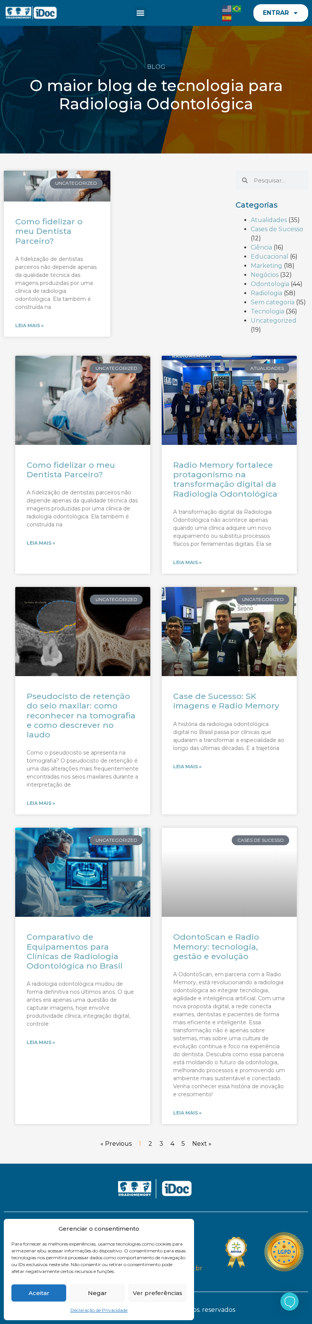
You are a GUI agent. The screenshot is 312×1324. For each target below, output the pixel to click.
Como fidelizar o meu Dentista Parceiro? (49, 231)
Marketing (266, 265)
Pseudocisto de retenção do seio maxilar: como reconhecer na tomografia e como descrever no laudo (81, 715)
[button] (140, 13)
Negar (97, 1293)
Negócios (265, 274)
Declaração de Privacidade (98, 1310)
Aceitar (39, 1293)
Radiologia (266, 293)
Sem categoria (272, 302)
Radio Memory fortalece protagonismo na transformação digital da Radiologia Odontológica (225, 479)
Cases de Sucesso (277, 229)
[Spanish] (227, 17)
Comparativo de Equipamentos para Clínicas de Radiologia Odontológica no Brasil (75, 951)
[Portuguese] (237, 8)
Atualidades (269, 220)
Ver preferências (157, 1293)
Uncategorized (273, 320)
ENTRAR (276, 12)
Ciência (261, 247)
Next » (202, 1143)
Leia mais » (29, 325)
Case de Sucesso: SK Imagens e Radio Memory (226, 700)
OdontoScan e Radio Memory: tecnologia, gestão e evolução (216, 946)
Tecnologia (267, 311)
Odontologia (270, 284)
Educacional (269, 256)
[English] (227, 8)
